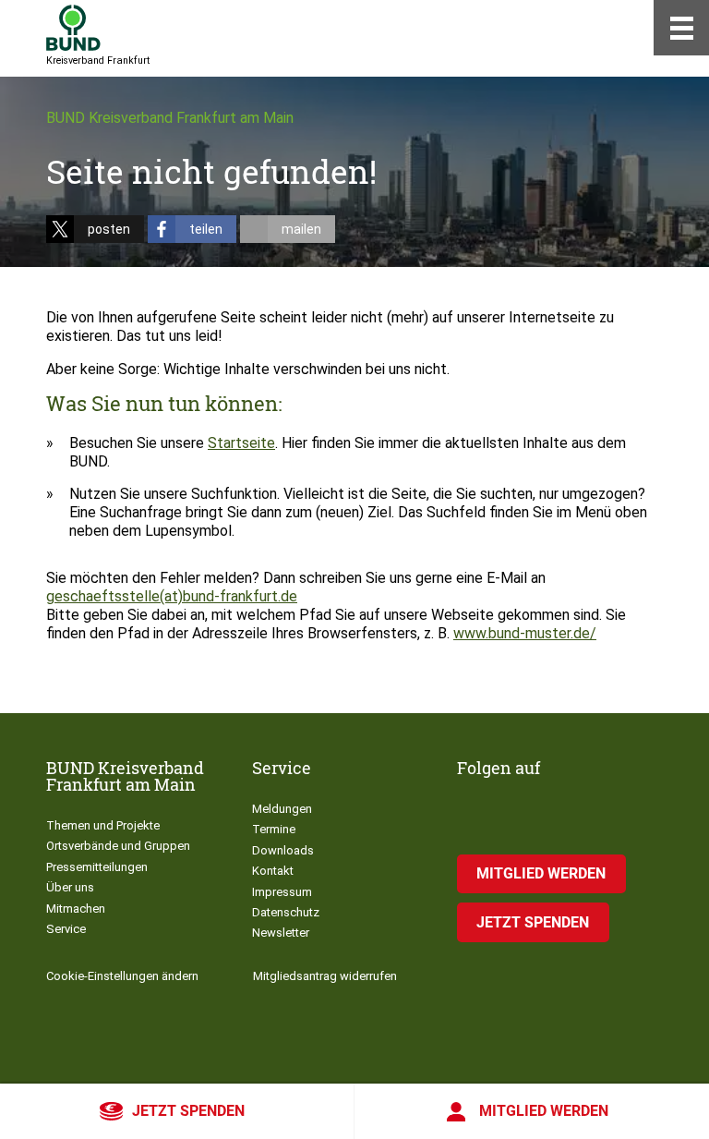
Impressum (282, 892)
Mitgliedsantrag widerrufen (325, 976)
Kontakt (273, 871)
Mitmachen (75, 908)
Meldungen (282, 809)
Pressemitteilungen (97, 867)
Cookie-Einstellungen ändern (122, 976)
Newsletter (280, 932)
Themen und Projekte (103, 825)
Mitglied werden (543, 1111)
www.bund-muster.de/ (524, 633)
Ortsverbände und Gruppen (118, 846)
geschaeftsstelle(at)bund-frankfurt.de (171, 596)
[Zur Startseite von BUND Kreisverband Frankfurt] (73, 28)
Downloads (283, 850)
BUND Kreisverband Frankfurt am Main (170, 118)
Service (66, 929)
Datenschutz (285, 912)
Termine (273, 829)
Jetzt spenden (188, 1111)
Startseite (241, 443)
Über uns (70, 887)
